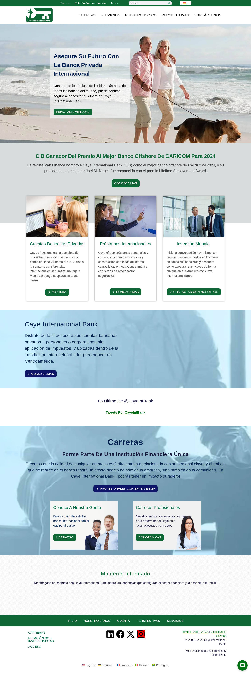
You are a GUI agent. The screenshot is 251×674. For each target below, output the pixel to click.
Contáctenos (207, 15)
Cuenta (123, 620)
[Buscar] (168, 3)
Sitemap (221, 635)
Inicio (72, 620)
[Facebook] (120, 634)
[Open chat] (242, 665)
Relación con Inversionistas (90, 3)
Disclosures (218, 631)
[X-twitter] (130, 634)
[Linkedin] (110, 634)
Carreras (66, 3)
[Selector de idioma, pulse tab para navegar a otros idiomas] (185, 3)
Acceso (115, 3)
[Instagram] (141, 634)
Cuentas (87, 15)
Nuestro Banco (141, 15)
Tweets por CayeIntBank (125, 412)
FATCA (204, 631)
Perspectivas (175, 15)
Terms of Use (190, 631)
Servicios (110, 15)
